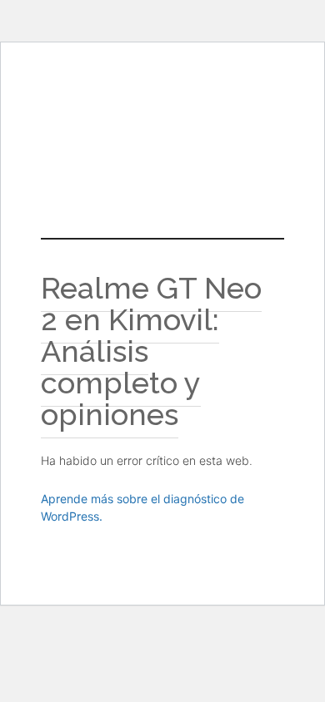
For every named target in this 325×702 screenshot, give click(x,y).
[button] (162, 165)
